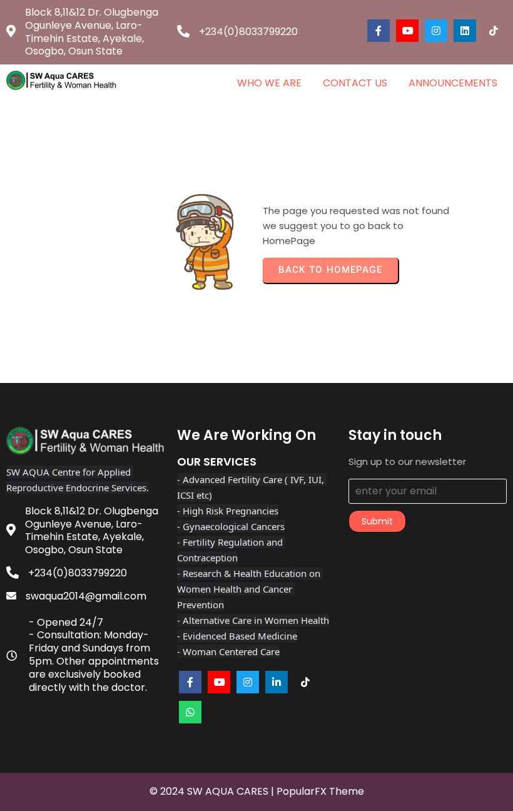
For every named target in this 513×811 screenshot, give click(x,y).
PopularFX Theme (320, 791)
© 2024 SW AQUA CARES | (213, 791)
